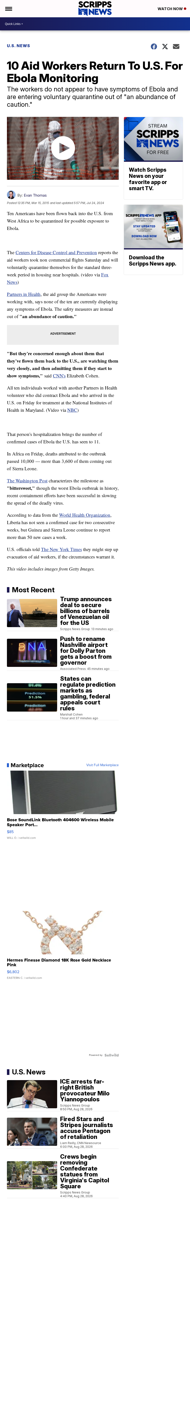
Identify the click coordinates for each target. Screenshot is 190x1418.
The (45, 549)
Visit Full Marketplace (102, 765)
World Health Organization (84, 515)
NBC (72, 410)
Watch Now (171, 8)
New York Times (66, 549)
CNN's (59, 375)
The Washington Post (27, 480)
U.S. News (18, 45)
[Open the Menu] (8, 8)
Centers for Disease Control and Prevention (56, 252)
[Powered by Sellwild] (111, 1055)
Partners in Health (24, 294)
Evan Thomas (35, 195)
